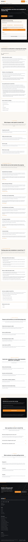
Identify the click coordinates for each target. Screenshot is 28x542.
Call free (23, 1)
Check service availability (14, 36)
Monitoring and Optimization (4, 523)
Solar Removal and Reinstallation (4, 528)
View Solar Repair (4, 203)
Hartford (3, 307)
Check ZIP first (2, 536)
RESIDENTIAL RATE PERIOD (6, 108)
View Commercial (4, 238)
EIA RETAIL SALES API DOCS (6, 104)
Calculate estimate (14, 410)
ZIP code (3, 32)
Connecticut (7, 3)
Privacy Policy (2, 512)
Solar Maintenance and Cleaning (4, 527)
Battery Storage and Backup (4, 517)
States (4, 3)
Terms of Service (3, 513)
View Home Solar (4, 179)
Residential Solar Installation (4, 526)
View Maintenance (4, 215)
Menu (26, 1)
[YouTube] (8, 501)
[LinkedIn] (5, 501)
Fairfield (3, 305)
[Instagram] (6, 501)
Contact (2, 511)
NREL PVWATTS (4, 107)
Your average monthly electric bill (8, 405)
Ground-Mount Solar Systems (4, 521)
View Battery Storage (4, 191)
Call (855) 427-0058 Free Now (14, 29)
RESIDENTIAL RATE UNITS (5, 110)
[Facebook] (1, 501)
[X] (3, 501)
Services (2, 508)
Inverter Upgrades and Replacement (5, 522)
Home (1, 3)
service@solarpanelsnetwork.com (4, 535)
